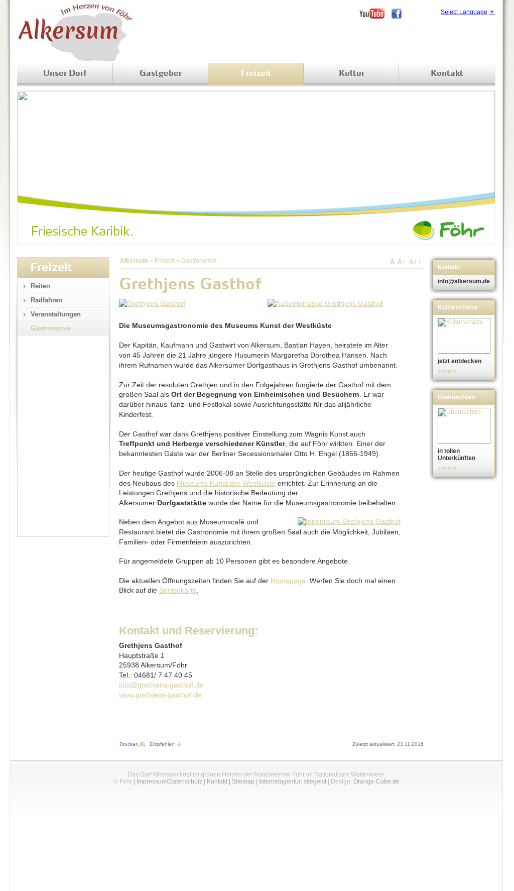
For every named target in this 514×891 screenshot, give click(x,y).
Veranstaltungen (56, 314)
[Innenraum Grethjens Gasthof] (349, 521)
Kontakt (447, 74)
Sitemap (243, 781)
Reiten (40, 286)
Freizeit (256, 74)
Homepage (288, 581)
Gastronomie (198, 260)
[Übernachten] (465, 425)
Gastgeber (161, 74)
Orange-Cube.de (376, 781)
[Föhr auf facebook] (400, 14)
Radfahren (46, 300)
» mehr (447, 371)
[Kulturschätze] (465, 336)
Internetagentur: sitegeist (292, 781)
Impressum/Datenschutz (169, 781)
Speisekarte (178, 590)
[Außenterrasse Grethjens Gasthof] (325, 303)
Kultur (351, 74)
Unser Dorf (65, 74)
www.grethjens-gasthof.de (160, 695)
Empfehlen (162, 744)
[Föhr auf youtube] (375, 14)
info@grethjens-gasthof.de (161, 685)
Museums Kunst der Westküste (226, 483)
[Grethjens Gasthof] (152, 303)
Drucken (129, 744)
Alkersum (134, 260)
